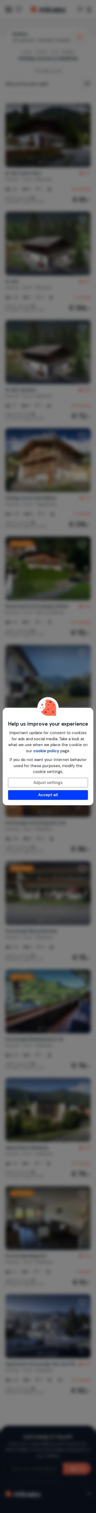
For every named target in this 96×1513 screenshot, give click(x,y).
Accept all (48, 795)
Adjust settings (48, 782)
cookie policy (46, 751)
